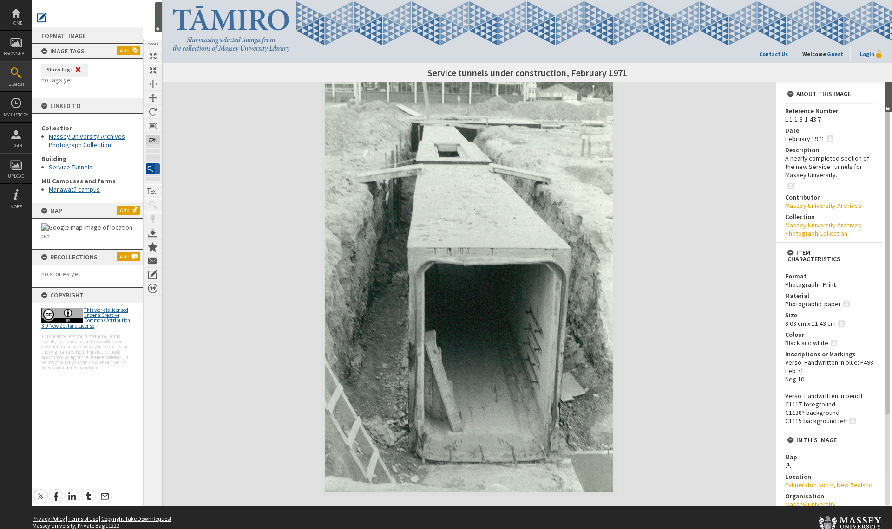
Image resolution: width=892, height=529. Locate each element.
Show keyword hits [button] (153, 205)
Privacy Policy (49, 518)
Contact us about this (153, 261)
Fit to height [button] (153, 98)
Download (153, 233)
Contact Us (773, 54)
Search (16, 84)
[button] (153, 168)
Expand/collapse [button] (888, 97)
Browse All (16, 54)
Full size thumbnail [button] (153, 56)
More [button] (16, 207)
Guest (835, 54)
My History (16, 115)
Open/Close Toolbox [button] (158, 17)
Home (16, 23)
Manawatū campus (74, 189)
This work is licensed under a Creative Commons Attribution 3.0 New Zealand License (85, 318)
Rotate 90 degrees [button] (153, 112)
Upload (16, 176)
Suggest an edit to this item (42, 18)
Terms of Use (83, 518)
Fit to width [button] (153, 84)
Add (125, 50)
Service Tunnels (70, 167)
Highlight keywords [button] (153, 219)
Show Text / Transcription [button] (153, 191)
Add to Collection (153, 247)
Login (16, 145)
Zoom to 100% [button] (153, 126)
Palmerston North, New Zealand (828, 485)
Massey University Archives (823, 205)
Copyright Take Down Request (136, 518)
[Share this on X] (40, 491)
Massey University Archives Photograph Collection (87, 140)
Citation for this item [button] (153, 289)
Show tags (59, 69)
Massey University (810, 504)
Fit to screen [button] (153, 70)
